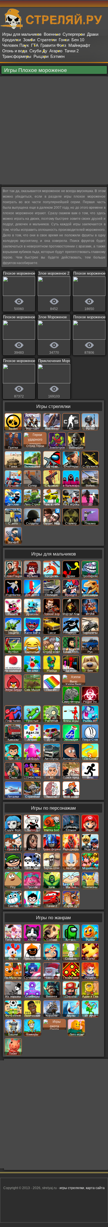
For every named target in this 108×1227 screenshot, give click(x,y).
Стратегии (46, 39)
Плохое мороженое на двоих (27, 273)
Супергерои (74, 34)
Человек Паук (15, 45)
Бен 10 (77, 39)
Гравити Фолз (53, 45)
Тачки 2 (72, 50)
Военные (52, 34)
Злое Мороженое (52, 317)
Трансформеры (16, 56)
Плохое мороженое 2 (20, 361)
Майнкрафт (79, 45)
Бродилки (11, 39)
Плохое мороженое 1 (20, 317)
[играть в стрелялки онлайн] (54, 28)
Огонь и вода (14, 50)
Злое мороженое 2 (53, 273)
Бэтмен (57, 56)
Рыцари (41, 56)
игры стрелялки (72, 1188)
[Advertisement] (54, 130)
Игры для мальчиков (22, 34)
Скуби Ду (38, 50)
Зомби (29, 39)
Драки (92, 34)
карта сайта (95, 1188)
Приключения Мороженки (59, 361)
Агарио (55, 50)
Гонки (64, 39)
